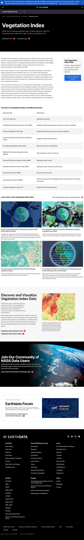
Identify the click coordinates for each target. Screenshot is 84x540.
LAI (33, 65)
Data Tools (8, 449)
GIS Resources (60, 467)
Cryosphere (34, 455)
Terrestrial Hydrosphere (38, 473)
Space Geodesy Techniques (13, 458)
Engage (33, 478)
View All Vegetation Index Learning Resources (66, 197)
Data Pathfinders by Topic (39, 443)
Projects (7, 461)
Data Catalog (9, 446)
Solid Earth (34, 467)
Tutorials (58, 458)
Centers (8, 478)
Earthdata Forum (7, 38)
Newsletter (59, 484)
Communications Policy (48, 527)
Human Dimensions (36, 458)
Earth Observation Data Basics (65, 446)
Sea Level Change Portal (12, 514)
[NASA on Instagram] (72, 436)
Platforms (8, 452)
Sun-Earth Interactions (37, 470)
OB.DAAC (8, 508)
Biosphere (24, 16)
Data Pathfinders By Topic (13, 16)
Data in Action (60, 461)
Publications (59, 473)
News (58, 478)
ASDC (7, 484)
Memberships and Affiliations (39, 493)
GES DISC (8, 493)
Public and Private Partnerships (40, 490)
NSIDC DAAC (9, 502)
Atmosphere (34, 446)
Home (3, 16)
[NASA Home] (37, 7)
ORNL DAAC (8, 505)
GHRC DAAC (9, 490)
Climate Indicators (36, 452)
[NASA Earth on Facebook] (68, 436)
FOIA (60, 527)
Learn (58, 443)
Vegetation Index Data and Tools (73, 78)
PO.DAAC (8, 511)
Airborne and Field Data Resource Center (15, 517)
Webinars (59, 452)
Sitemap (5, 530)
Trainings (59, 455)
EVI (19, 65)
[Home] (43, 7)
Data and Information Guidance (28, 527)
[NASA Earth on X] (75, 436)
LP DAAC (8, 496)
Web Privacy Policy (9, 527)
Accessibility (69, 527)
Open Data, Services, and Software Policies (41, 486)
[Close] (82, 2)
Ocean (33, 464)
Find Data (8, 443)
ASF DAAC (8, 481)
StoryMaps (59, 470)
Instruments (8, 455)
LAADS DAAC (9, 499)
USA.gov (15, 530)
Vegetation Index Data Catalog (11, 334)
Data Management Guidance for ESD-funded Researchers (42, 482)
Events (58, 481)
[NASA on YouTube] (79, 436)
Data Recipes (60, 464)
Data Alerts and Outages (12, 464)
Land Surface (35, 461)
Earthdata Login (23, 38)
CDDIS (7, 487)
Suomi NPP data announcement (68, 3)
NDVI (51, 63)
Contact (58, 487)
